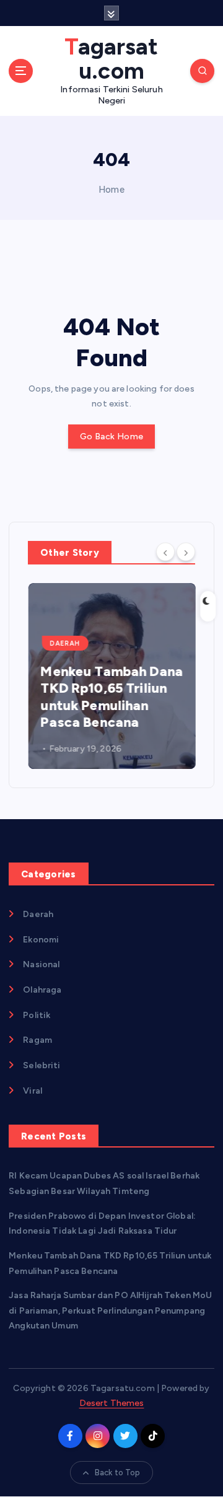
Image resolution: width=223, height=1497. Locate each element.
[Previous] (165, 551)
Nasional (41, 964)
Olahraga (42, 990)
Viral (32, 1091)
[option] (111, 676)
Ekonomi (41, 939)
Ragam (37, 1040)
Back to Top (118, 1472)
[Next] (186, 551)
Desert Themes (111, 1403)
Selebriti (41, 1065)
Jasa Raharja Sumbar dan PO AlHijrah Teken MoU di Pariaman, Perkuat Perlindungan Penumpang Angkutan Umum (110, 1310)
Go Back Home (111, 436)
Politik (36, 1015)
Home (111, 189)
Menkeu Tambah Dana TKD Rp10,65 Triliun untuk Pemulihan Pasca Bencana (111, 697)
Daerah (65, 643)
